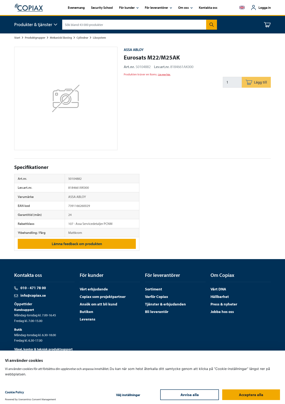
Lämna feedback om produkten (77, 243)
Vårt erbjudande (94, 289)
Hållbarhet (220, 296)
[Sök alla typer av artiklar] (211, 25)
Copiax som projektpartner (103, 296)
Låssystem (99, 37)
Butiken (86, 311)
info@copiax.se (33, 295)
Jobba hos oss (222, 311)
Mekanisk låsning (61, 37)
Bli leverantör (156, 311)
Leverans (87, 319)
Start (17, 37)
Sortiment (153, 289)
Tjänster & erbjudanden (165, 304)
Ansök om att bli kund (98, 304)
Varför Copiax (156, 296)
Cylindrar (82, 37)
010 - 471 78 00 (33, 287)
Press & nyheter (224, 304)
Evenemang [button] (76, 7)
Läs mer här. (164, 74)
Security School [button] (102, 7)
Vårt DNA (218, 289)
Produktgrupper (35, 37)
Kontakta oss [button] (208, 7)
